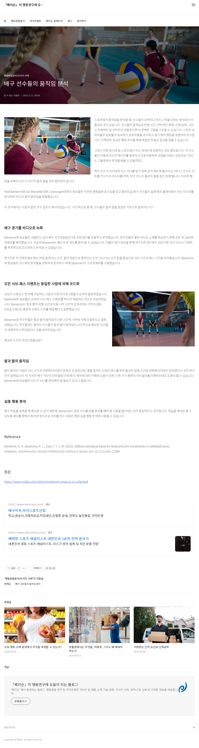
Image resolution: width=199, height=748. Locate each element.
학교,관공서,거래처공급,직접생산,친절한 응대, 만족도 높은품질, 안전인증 (56, 515)
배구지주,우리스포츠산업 (27, 510)
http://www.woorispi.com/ (26, 504)
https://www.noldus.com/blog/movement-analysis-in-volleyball (46, 481)
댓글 (6, 667)
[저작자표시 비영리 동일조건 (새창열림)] (50, 568)
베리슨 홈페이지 (54, 21)
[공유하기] (19, 568)
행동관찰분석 (18, 21)
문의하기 (81, 21)
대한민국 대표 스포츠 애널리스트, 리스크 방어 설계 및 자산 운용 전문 (53, 543)
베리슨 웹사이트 (12, 734)
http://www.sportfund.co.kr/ (27, 532)
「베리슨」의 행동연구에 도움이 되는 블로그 (25, 5)
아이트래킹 (35, 21)
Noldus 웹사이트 (13, 740)
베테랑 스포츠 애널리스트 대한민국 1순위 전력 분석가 (48, 538)
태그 (70, 21)
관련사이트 (10, 727)
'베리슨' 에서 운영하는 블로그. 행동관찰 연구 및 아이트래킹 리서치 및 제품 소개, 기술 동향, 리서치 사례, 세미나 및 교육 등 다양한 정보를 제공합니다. (94, 691)
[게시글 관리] (23, 568)
